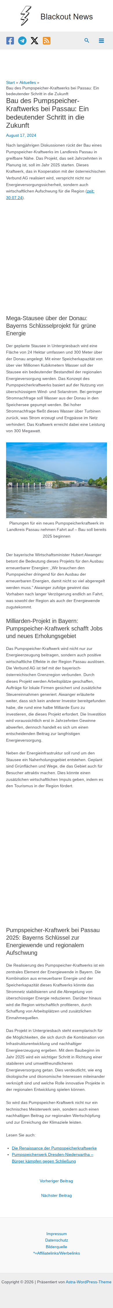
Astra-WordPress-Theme (89, 1282)
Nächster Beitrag (56, 1195)
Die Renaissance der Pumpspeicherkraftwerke (54, 1148)
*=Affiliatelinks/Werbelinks (56, 1253)
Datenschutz (56, 1240)
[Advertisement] (56, 255)
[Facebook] (10, 40)
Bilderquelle (56, 1247)
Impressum (56, 1234)
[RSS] (46, 40)
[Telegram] (22, 40)
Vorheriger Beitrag (56, 1181)
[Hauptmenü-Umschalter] (101, 40)
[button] (87, 40)
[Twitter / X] (34, 40)
